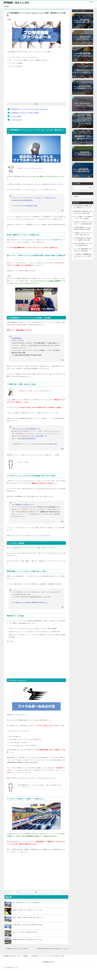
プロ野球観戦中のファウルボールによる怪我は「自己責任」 (25, 112)
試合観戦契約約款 (17, 338)
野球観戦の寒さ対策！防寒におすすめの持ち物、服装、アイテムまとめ (28, 939)
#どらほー (39, 197)
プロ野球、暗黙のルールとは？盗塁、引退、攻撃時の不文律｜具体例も (28, 924)
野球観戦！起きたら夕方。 (17, 2)
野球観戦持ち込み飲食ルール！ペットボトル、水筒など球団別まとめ (83, 37)
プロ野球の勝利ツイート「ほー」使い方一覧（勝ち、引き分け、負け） (83, 137)
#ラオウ (27, 428)
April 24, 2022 (53, 444)
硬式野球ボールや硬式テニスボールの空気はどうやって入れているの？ (28, 910)
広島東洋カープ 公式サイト (23, 504)
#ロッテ (34, 436)
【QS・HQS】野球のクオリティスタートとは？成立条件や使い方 (26, 902)
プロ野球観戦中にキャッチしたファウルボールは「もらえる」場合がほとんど (29, 109)
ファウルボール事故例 (15, 116)
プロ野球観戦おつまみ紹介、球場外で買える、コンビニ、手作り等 (83, 54)
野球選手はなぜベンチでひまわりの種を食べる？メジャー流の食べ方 (83, 71)
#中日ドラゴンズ (50, 197)
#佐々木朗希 (39, 436)
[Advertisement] (36, 84)
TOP (12, 956)
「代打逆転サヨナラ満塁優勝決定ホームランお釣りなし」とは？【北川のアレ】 (83, 256)
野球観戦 (7, 6)
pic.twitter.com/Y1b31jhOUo (27, 438)
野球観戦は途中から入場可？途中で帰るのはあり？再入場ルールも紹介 (83, 21)
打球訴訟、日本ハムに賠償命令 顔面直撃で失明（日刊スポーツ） (31, 602)
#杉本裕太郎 (32, 428)
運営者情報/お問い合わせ (48, 961)
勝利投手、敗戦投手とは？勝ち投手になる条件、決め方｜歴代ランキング (28, 917)
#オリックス (20, 428)
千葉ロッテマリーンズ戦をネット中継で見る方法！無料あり (25, 932)
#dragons (14, 200)
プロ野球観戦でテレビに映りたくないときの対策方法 (16, 948)
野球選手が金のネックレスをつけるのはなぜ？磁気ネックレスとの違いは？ (83, 104)
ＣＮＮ (11, 641)
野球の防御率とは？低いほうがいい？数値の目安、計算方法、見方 (83, 87)
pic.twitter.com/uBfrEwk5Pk (25, 200)
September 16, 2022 (31, 205)
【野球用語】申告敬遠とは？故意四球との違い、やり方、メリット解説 (83, 154)
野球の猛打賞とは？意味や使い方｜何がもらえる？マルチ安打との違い (83, 170)
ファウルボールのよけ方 (16, 119)
